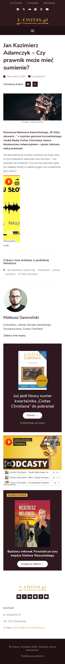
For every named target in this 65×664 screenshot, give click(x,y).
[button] (32, 30)
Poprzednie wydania (32, 423)
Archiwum (49, 3)
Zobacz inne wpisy (14, 335)
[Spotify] (35, 9)
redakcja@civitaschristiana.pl (28, 627)
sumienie (10, 274)
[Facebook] (18, 9)
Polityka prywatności (32, 656)
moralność (44, 270)
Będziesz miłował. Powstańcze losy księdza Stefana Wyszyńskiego (33, 553)
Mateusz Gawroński (21, 317)
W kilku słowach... (28, 274)
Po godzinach (38, 76)
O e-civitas (16, 3)
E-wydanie (32, 3)
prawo (56, 270)
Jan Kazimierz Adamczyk (21, 270)
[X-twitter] (23, 9)
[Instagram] (41, 9)
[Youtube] (47, 9)
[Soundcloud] (29, 9)
